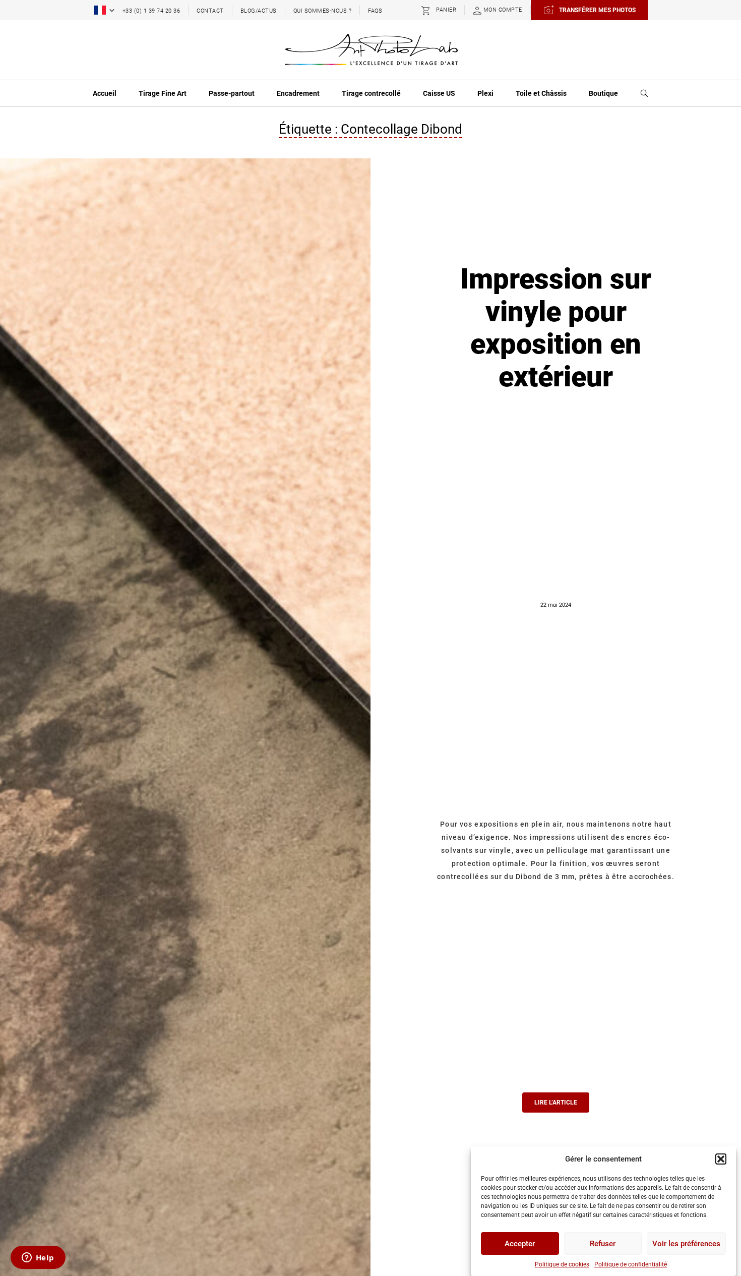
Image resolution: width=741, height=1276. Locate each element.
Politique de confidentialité (630, 1264)
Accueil (104, 93)
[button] (721, 1159)
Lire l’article (555, 1102)
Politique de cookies (562, 1264)
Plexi (485, 93)
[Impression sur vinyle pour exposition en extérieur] (185, 796)
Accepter (520, 1243)
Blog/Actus (258, 11)
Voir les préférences (686, 1243)
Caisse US (439, 93)
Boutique (603, 93)
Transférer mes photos (597, 10)
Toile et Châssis (541, 93)
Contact (210, 11)
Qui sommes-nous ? (322, 11)
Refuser (602, 1243)
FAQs (375, 11)
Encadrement (298, 93)
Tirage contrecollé (371, 93)
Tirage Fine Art (163, 93)
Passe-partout (232, 93)
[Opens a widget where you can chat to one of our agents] (38, 1258)
